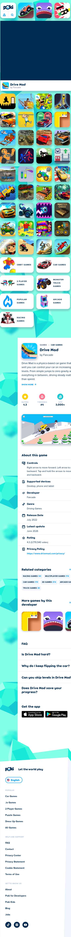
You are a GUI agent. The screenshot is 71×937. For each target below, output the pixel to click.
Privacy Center (13, 855)
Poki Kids (10, 902)
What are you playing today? (12, 15)
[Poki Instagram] (17, 925)
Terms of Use (12, 874)
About (8, 889)
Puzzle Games (12, 815)
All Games (10, 828)
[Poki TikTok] (8, 925)
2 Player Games (13, 809)
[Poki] (8, 7)
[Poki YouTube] (25, 925)
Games (43, 345)
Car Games (57, 345)
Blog (7, 908)
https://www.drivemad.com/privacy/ (46, 553)
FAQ (7, 843)
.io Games (10, 802)
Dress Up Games (14, 821)
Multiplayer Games (57, 576)
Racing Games (32, 576)
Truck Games (31, 588)
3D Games (49, 582)
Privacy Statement (15, 862)
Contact (9, 849)
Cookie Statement (14, 868)
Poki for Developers (15, 896)
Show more (28, 384)
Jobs (7, 915)
